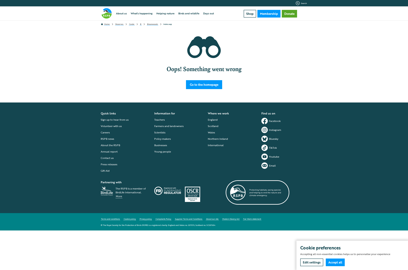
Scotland (213, 126)
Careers (105, 132)
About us (121, 13)
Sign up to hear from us (115, 120)
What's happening (142, 13)
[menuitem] (121, 13)
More (119, 196)
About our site (212, 219)
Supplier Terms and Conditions (188, 219)
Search (304, 3)
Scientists (159, 132)
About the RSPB (110, 145)
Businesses (160, 145)
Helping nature (165, 13)
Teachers (159, 120)
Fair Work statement (252, 219)
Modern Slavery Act (230, 219)
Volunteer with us (111, 126)
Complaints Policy (163, 219)
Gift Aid (105, 171)
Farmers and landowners (169, 126)
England (213, 120)
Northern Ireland (218, 139)
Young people (162, 151)
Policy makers (162, 139)
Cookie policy (130, 219)
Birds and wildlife (188, 13)
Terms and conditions (110, 219)
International (216, 145)
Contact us (107, 158)
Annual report (109, 151)
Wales (211, 132)
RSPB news (107, 139)
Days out (208, 13)
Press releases (109, 164)
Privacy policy (146, 219)
